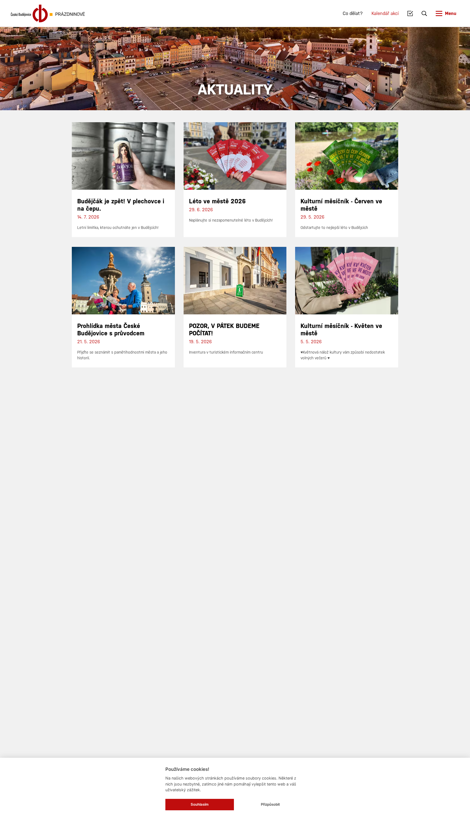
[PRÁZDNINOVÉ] (31, 13)
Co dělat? (353, 13)
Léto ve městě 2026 (217, 201)
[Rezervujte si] (410, 13)
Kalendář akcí (385, 13)
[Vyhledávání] (424, 13)
